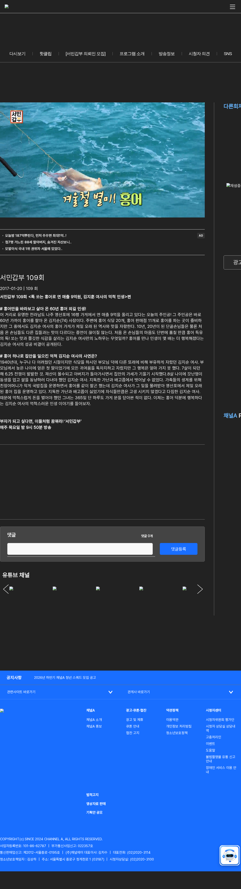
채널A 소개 (94, 720)
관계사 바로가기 (139, 692)
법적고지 (92, 795)
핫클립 (46, 54)
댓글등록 (178, 549)
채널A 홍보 (94, 726)
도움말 (210, 750)
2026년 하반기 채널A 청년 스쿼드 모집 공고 (65, 678)
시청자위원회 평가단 (220, 720)
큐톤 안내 (132, 726)
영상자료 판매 (96, 804)
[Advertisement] (169, 481)
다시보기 (17, 54)
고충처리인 (213, 737)
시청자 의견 (199, 54)
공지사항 (14, 677)
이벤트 (210, 744)
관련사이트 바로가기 (21, 692)
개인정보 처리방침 (179, 726)
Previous (5, 589)
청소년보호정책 (177, 733)
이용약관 (172, 720)
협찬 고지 (132, 733)
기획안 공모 (94, 812)
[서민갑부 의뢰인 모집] (85, 54)
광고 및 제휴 (134, 720)
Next (200, 589)
